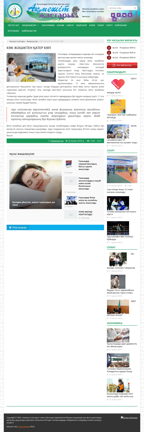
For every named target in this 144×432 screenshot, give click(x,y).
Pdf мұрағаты (123, 65)
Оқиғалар (81, 25)
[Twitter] (113, 15)
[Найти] (135, 8)
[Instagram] (114, 19)
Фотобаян (13, 30)
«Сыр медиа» (24, 426)
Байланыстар (29, 30)
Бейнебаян (121, 25)
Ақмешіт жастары (55, 12)
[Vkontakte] (124, 15)
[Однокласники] (130, 15)
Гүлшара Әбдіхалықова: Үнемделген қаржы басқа (119, 370)
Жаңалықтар (29, 25)
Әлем (92, 25)
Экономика (48, 25)
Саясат (70, 25)
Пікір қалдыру (19, 227)
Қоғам (60, 25)
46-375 (115, 47)
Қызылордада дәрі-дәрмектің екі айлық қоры (122, 345)
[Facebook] (119, 15)
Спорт (109, 25)
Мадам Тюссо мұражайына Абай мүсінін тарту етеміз (120, 291)
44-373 (115, 57)
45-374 (115, 52)
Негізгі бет (13, 25)
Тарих (100, 25)
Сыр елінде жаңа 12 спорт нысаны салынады (120, 190)
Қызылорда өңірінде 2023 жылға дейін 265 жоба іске (120, 395)
